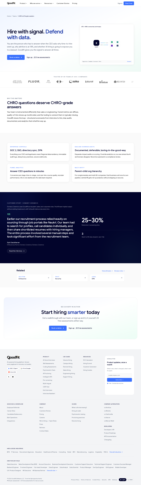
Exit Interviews (47, 390)
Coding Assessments (49, 367)
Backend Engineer (13, 467)
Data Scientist (74, 467)
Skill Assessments (48, 363)
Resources (48, 3)
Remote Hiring (67, 367)
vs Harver (107, 417)
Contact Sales (43, 431)
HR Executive (27, 470)
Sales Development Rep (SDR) (28, 464)
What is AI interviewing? (79, 407)
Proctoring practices (78, 417)
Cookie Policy (96, 480)
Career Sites (11, 411)
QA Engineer (110, 467)
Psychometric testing (78, 414)
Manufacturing (82, 452)
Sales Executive (12, 464)
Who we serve (35, 3)
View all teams (106, 271)
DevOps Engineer (98, 467)
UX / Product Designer (14, 470)
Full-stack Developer (40, 467)
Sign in (120, 3)
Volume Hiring (67, 360)
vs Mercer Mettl (109, 421)
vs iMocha (107, 411)
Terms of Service (86, 480)
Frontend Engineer (26, 467)
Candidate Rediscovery (14, 414)
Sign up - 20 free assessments (38, 57)
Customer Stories (63, 3)
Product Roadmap (110, 433)
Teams (15, 16)
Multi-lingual (47, 383)
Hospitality (98, 452)
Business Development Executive (62, 464)
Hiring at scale (76, 411)
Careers (42, 417)
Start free (128, 3)
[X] (8, 376)
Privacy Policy (75, 480)
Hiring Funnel (87, 363)
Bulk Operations (12, 417)
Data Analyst (64, 467)
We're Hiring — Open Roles (47, 421)
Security (104, 480)
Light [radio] (123, 479)
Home (9, 16)
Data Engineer (53, 467)
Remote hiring (76, 421)
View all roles (51, 470)
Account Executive (45, 464)
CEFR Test (46, 387)
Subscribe (119, 380)
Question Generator (89, 367)
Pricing (74, 3)
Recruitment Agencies (27, 452)
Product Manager (85, 467)
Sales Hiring (67, 370)
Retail (69, 452)
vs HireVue (107, 407)
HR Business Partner (39, 470)
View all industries (115, 452)
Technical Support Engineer (103, 464)
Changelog (107, 440)
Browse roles (118, 271)
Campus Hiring (67, 363)
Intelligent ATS (47, 377)
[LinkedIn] (13, 376)
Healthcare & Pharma (50, 452)
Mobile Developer (120, 467)
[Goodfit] (11, 3)
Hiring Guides (87, 370)
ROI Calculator (88, 360)
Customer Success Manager (122, 464)
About (41, 407)
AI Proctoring (47, 373)
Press (41, 424)
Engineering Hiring (69, 373)
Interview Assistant (49, 393)
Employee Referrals (13, 407)
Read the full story (15, 251)
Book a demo (15, 57)
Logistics (91, 452)
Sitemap (114, 480)
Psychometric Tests (49, 370)
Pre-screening (47, 380)
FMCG (106, 452)
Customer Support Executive (84, 464)
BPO (74, 452)
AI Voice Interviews (49, 360)
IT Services (14, 452)
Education (38, 452)
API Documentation (110, 436)
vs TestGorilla (108, 414)
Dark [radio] (131, 479)
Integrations (11, 421)
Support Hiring (67, 377)
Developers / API (109, 430)
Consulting (62, 452)
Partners (42, 427)
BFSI (8, 452)
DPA (109, 480)
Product (22, 3)
